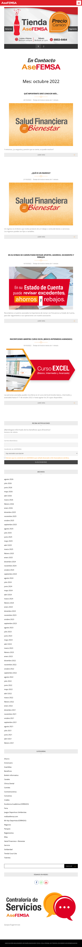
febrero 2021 (9, 743)
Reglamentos (9, 833)
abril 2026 (8, 496)
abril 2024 (8, 595)
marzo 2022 (8, 697)
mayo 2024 (8, 590)
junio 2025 (8, 537)
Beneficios (8, 771)
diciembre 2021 (10, 710)
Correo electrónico (10, 441)
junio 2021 (8, 735)
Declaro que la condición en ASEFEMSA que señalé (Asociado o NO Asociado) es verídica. (37, 458)
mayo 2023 (8, 640)
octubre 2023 (9, 619)
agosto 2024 (8, 578)
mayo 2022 (8, 689)
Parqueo (7, 829)
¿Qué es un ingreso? (41, 173)
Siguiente (73, 29)
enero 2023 (8, 656)
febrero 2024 (9, 603)
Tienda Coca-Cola (10, 853)
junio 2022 (8, 685)
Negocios (7, 825)
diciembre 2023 (10, 611)
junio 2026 (8, 487)
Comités (7, 787)
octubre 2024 (9, 570)
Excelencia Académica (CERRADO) (16, 804)
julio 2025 (8, 533)
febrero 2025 (9, 553)
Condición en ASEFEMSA (12, 449)
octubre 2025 (9, 520)
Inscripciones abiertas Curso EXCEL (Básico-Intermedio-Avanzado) (41, 339)
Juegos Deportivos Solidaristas (15, 812)
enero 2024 (8, 607)
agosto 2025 (8, 529)
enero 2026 (8, 508)
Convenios (8, 796)
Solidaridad (8, 849)
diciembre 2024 (10, 562)
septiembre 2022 (10, 673)
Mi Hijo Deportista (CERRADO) (15, 820)
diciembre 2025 (10, 512)
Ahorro (6, 759)
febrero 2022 (9, 702)
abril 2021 (8, 739)
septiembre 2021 (10, 722)
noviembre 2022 (10, 665)
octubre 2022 (9, 669)
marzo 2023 (8, 648)
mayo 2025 (8, 541)
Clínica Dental (9, 783)
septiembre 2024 (10, 574)
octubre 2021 (9, 718)
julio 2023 (8, 632)
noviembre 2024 (10, 566)
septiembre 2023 (10, 623)
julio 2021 (8, 730)
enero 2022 (8, 706)
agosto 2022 (8, 677)
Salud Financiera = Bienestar (14, 841)
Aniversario (8, 763)
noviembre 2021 (10, 714)
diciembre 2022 (10, 660)
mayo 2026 (8, 491)
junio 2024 (8, 586)
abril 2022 (8, 693)
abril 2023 (8, 644)
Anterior (8, 29)
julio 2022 (8, 681)
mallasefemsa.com (11, 816)
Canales (7, 779)
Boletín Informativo (11, 775)
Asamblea (7, 767)
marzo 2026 (8, 500)
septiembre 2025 (10, 524)
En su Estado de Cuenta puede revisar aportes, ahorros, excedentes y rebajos (41, 256)
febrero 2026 (9, 504)
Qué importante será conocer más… (41, 93)
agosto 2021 (8, 726)
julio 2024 (8, 582)
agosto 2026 (8, 479)
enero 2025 (8, 557)
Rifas (6, 837)
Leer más (41, 155)
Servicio (7, 845)
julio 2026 (8, 483)
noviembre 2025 (10, 516)
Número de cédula (11, 432)
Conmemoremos (10, 792)
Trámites (7, 858)
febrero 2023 (9, 652)
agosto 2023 (8, 627)
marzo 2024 (8, 599)
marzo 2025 (8, 549)
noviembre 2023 (10, 615)
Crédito (7, 800)
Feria (6, 808)
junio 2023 (8, 636)
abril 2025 (8, 545)
